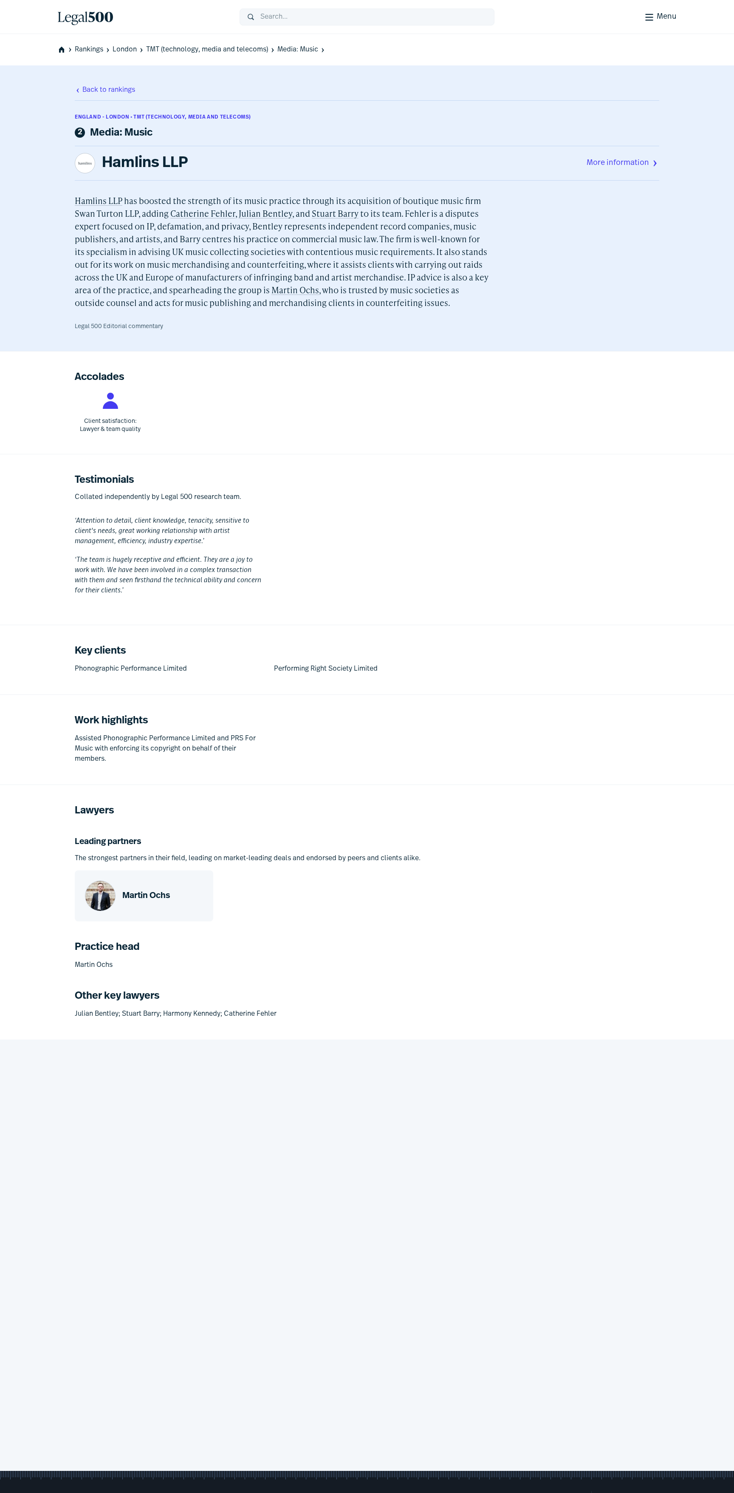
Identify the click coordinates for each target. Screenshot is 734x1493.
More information (618, 163)
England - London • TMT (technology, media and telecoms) (163, 117)
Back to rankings (108, 90)
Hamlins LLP (145, 163)
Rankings (89, 49)
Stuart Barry (335, 213)
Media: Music (297, 49)
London (125, 49)
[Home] (142, 16)
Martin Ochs (295, 290)
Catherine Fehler (202, 213)
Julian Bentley (265, 213)
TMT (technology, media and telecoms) (207, 49)
